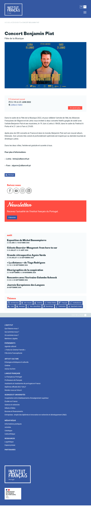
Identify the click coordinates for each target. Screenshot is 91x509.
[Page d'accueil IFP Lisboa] (13, 9)
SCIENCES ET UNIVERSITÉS (15, 395)
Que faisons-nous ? (12, 328)
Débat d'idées (51, 303)
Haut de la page (78, 315)
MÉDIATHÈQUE (10, 420)
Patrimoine (62, 306)
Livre (12, 306)
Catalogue (8, 431)
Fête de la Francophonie (13, 353)
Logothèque (9, 442)
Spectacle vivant (76, 306)
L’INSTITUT (9, 325)
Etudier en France (11, 401)
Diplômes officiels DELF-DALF (15, 387)
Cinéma (39, 303)
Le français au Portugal (13, 377)
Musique (11, 175)
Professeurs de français (13, 380)
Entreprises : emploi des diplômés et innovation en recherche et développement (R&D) (36, 415)
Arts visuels (28, 303)
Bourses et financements (14, 411)
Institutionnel (77, 303)
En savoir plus (75, 108)
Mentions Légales (11, 338)
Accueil (7, 22)
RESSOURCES (10, 438)
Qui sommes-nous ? (12, 332)
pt (85, 7)
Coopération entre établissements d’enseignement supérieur (27, 398)
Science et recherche (12, 405)
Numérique (49, 306)
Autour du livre (10, 369)
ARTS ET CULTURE (12, 359)
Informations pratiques (13, 424)
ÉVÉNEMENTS (10, 343)
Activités (8, 427)
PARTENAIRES (10, 450)
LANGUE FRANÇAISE (12, 373)
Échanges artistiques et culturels (16, 362)
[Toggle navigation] (84, 12)
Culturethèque (10, 434)
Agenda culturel (10, 346)
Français (64, 303)
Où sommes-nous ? (12, 335)
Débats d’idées (10, 408)
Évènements (16, 22)
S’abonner (12, 217)
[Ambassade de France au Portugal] (13, 493)
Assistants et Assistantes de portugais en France (22, 383)
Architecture (15, 303)
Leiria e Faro (16, 105)
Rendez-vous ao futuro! (13, 390)
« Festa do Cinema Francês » (15, 350)
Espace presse (10, 445)
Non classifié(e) (35, 306)
